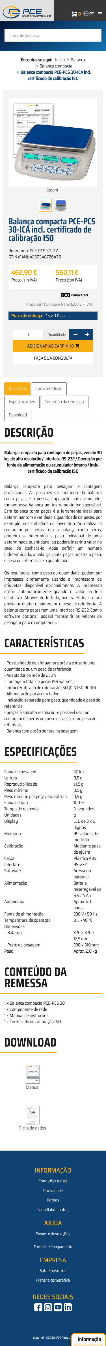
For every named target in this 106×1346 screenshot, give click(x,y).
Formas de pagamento (53, 1246)
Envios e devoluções (53, 1233)
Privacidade (53, 1190)
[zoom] (53, 189)
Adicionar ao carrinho (51, 346)
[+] (87, 334)
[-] (75, 334)
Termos (53, 1200)
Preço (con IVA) (69, 280)
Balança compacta (56, 65)
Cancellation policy (53, 1209)
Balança (78, 59)
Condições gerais (53, 1181)
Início (60, 59)
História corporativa (53, 1280)
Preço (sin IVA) (24, 280)
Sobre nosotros (53, 1270)
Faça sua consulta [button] (53, 358)
